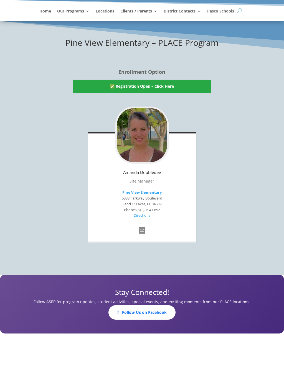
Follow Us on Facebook (142, 312)
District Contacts (180, 11)
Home (45, 11)
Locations (105, 11)
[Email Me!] (142, 234)
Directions (142, 215)
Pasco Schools (220, 11)
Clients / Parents (136, 11)
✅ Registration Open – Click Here (142, 86)
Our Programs (70, 11)
